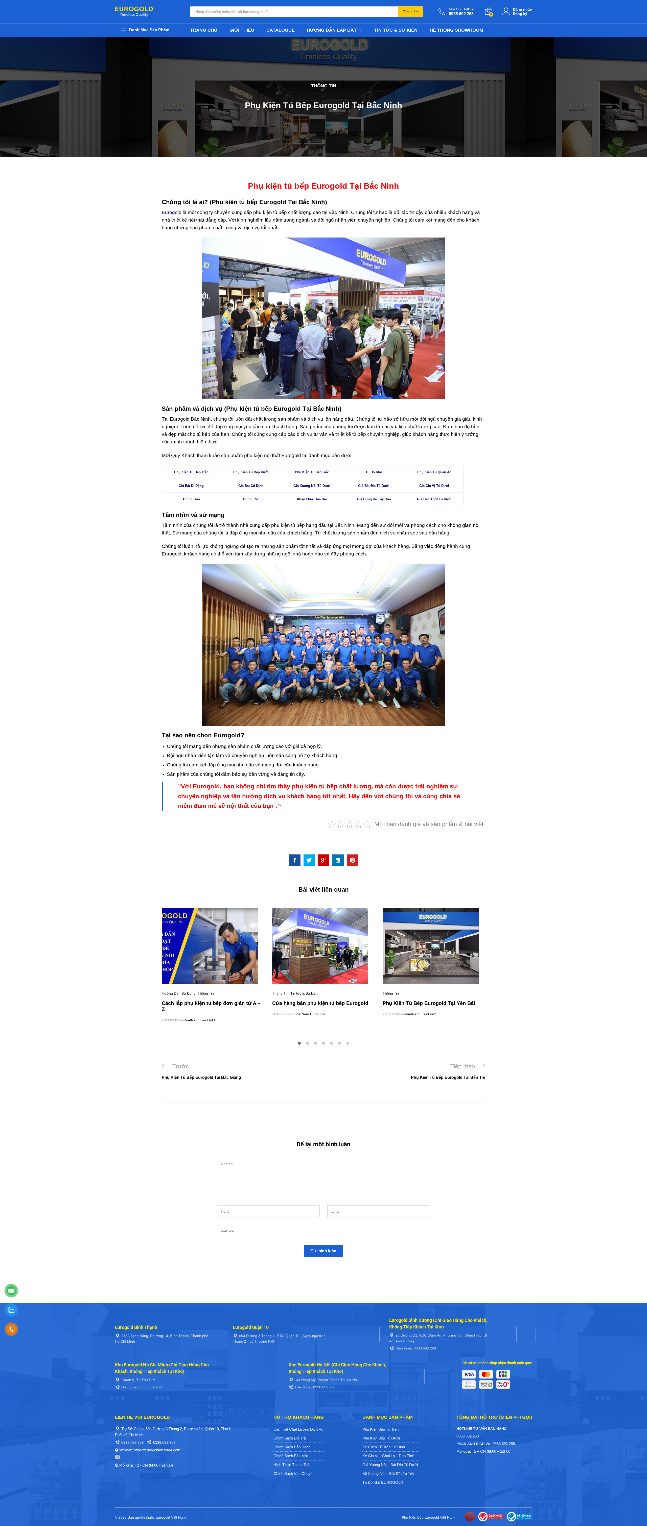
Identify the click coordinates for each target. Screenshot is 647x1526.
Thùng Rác (250, 499)
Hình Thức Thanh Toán (292, 1465)
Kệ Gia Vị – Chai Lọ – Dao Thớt (388, 1456)
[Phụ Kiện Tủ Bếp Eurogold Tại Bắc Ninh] (295, 860)
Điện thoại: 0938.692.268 (416, 1348)
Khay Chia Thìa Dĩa (312, 499)
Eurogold (171, 212)
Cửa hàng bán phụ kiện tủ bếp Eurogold (320, 1003)
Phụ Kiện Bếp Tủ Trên (380, 1429)
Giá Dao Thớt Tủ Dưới (434, 499)
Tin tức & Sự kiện (396, 30)
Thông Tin (323, 85)
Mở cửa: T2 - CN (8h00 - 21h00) (146, 1465)
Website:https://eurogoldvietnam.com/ (150, 1450)
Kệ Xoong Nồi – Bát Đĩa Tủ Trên (388, 1473)
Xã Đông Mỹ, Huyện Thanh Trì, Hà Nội (326, 1380)
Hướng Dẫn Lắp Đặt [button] (332, 30)
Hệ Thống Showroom (456, 30)
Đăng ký (520, 14)
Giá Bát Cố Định (250, 486)
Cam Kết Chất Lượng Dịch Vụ (298, 1429)
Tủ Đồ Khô (373, 472)
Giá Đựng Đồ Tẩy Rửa (374, 499)
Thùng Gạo (191, 499)
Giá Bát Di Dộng (191, 486)
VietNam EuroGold (200, 1020)
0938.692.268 (132, 1442)
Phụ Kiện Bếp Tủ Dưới (381, 1438)
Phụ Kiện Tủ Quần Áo (434, 472)
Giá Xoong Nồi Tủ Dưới (311, 486)
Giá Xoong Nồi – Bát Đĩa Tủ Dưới (390, 1465)
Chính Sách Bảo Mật (290, 1456)
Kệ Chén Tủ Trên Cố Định (383, 1447)
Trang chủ (203, 30)
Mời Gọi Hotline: (462, 9)
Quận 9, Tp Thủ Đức (138, 1380)
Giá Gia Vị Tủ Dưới (434, 486)
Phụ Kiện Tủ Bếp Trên (191, 472)
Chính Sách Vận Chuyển (293, 1473)
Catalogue (280, 30)
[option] (213, 965)
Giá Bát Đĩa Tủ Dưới (373, 486)
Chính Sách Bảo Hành (291, 1447)
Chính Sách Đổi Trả (289, 1438)
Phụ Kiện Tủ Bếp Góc (312, 472)
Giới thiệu (241, 30)
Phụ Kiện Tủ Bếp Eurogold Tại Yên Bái (429, 1003)
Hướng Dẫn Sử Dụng (179, 993)
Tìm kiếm (411, 12)
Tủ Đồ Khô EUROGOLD (382, 1482)
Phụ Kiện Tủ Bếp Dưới (251, 472)
